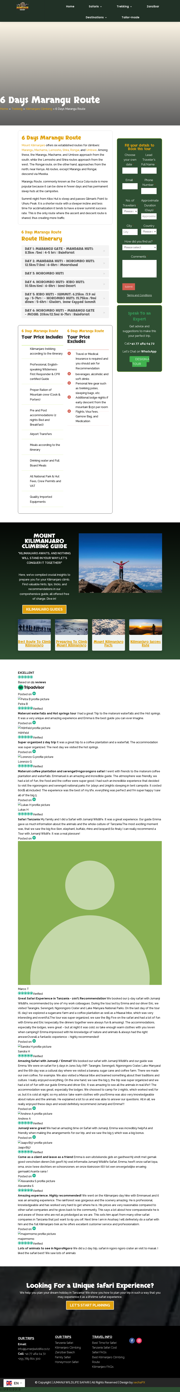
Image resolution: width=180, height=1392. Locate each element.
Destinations (95, 17)
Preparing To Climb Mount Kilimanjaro (71, 643)
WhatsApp (148, 351)
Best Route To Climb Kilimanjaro (34, 643)
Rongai (74, 150)
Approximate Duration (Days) (150, 205)
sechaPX (139, 1382)
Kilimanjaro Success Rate (145, 643)
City (130, 226)
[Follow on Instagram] (139, 1340)
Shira (66, 150)
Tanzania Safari (64, 1342)
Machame (40, 150)
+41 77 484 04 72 (142, 343)
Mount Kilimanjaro (33, 145)
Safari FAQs (99, 1352)
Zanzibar (153, 6)
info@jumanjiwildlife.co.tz (34, 1349)
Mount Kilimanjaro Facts (108, 643)
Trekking (123, 6)
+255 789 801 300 (29, 1358)
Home (70, 6)
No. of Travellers (130, 203)
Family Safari (63, 1357)
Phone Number (148, 182)
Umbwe (91, 150)
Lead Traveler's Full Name (148, 159)
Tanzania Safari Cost (104, 1347)
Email (130, 180)
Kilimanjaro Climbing (39, 109)
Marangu (27, 150)
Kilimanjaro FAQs (103, 1366)
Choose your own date (130, 159)
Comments (139, 256)
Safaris (94, 6)
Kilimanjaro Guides (44, 609)
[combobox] (130, 171)
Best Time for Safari (104, 1342)
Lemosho (55, 150)
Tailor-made (130, 17)
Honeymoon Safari (67, 1362)
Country (148, 226)
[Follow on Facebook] (132, 1340)
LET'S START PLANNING (90, 1305)
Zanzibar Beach (65, 1352)
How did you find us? (139, 241)
